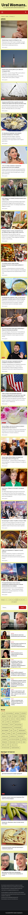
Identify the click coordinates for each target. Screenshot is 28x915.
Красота (3, 422)
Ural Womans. (14, 4)
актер (3, 721)
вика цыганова (18, 724)
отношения (4, 739)
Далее (15, 601)
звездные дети (22, 730)
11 (12, 599)
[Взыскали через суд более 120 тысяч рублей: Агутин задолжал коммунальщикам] (5, 644)
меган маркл (20, 736)
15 (21, 599)
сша (16, 744)
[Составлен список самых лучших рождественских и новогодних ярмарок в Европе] (14, 253)
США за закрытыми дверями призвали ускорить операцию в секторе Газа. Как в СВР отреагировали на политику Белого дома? (13, 395)
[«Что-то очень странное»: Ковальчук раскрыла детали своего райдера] (14, 155)
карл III (14, 733)
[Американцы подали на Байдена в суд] (14, 29)
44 (12, 601)
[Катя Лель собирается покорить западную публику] (14, 477)
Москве (9, 716)
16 (23, 599)
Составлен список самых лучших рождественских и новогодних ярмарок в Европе (12, 265)
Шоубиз (3, 129)
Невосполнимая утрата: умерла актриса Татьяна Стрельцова (17, 654)
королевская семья (21, 733)
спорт (8, 744)
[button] (2, 12)
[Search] (26, 12)
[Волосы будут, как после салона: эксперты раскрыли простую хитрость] (14, 415)
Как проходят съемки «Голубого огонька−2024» (14, 520)
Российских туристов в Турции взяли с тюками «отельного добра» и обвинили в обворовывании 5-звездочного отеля (18, 664)
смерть (3, 744)
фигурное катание (6, 747)
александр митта (15, 721)
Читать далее (4, 47)
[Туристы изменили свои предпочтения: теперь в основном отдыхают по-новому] (5, 702)
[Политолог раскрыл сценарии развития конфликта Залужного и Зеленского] (14, 350)
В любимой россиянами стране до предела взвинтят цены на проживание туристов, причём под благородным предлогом (18, 683)
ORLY (3, 713)
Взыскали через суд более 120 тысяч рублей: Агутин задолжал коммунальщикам (18, 645)
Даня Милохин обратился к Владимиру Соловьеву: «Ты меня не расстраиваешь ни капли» (14, 625)
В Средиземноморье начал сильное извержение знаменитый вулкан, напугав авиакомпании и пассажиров (12, 584)
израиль (9, 733)
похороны (23, 739)
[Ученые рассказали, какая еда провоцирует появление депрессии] (14, 837)
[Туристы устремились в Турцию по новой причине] (14, 539)
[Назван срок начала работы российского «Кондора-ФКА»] (14, 59)
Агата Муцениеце (9, 713)
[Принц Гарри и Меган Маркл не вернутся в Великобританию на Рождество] (14, 446)
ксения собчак (5, 736)
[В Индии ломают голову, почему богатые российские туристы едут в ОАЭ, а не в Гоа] (14, 220)
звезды (3, 733)
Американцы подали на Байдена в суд (11, 40)
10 (10, 599)
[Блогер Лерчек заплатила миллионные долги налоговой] (5, 635)
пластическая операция (14, 739)
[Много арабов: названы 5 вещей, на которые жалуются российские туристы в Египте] (5, 673)
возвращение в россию (7, 727)
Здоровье (17, 713)
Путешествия (22, 716)
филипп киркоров (15, 747)
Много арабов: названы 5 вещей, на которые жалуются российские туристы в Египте (18, 674)
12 (14, 599)
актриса (8, 721)
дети (11, 730)
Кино (3, 36)
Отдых (3, 227)
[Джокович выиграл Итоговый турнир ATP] (14, 763)
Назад (2, 599)
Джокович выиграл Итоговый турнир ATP (12, 773)
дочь (15, 730)
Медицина (4, 716)
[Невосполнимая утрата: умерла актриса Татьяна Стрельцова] (5, 654)
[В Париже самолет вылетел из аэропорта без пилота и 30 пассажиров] (14, 786)
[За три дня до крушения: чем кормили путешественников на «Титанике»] (14, 122)
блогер (11, 724)
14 (19, 599)
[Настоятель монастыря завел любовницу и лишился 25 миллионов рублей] (14, 318)
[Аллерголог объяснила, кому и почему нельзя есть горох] (14, 811)
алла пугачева (5, 724)
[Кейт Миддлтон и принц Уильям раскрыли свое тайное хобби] (14, 187)
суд (12, 744)
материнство (13, 736)
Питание (15, 716)
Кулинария (23, 713)
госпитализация (17, 727)
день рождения (5, 730)
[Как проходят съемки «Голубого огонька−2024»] (14, 510)
